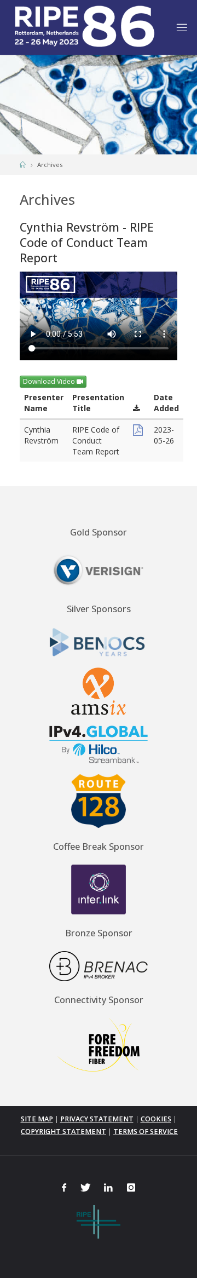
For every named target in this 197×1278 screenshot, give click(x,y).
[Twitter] (85, 1187)
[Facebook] (64, 1187)
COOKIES (156, 1119)
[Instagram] (131, 1187)
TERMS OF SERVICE (145, 1131)
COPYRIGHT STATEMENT (63, 1131)
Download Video (50, 381)
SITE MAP (37, 1119)
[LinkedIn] (109, 1187)
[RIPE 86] (84, 27)
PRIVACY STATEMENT (97, 1119)
